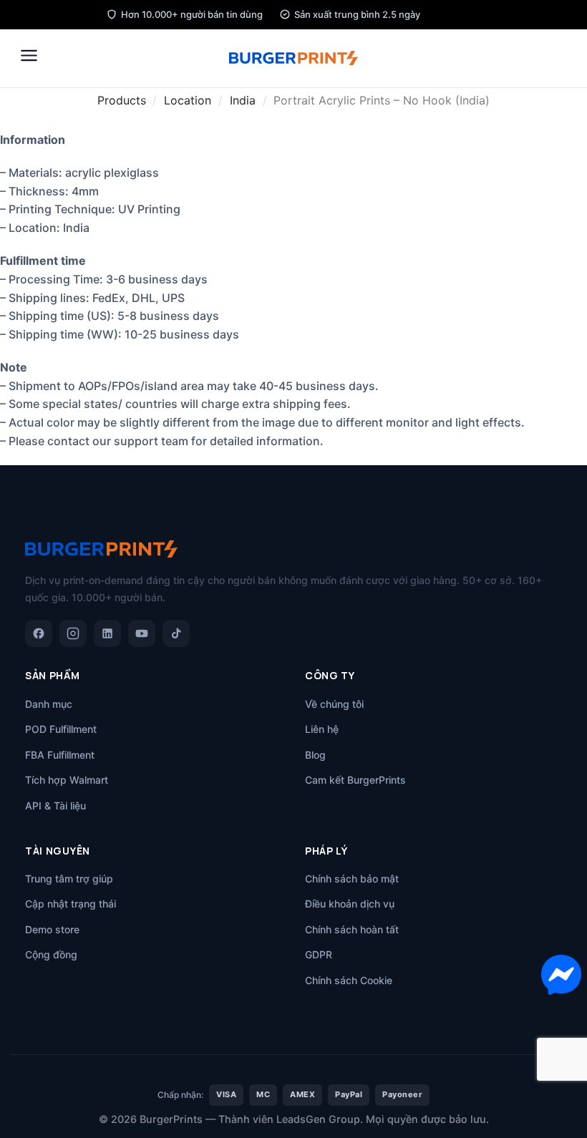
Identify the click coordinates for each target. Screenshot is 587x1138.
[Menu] (29, 55)
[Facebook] (38, 633)
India (243, 100)
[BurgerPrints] (293, 58)
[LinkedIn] (107, 633)
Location (187, 100)
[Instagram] (73, 633)
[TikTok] (176, 633)
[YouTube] (141, 633)
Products (121, 100)
